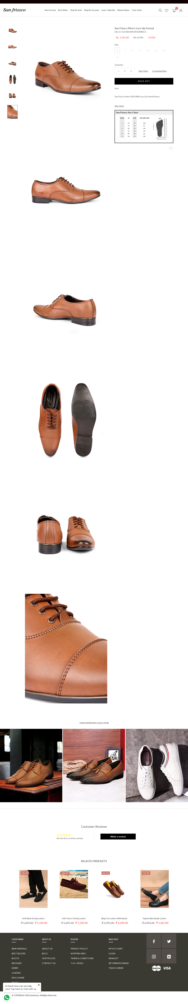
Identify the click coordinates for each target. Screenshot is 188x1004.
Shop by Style (76, 10)
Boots (15, 958)
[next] (179, 894)
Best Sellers (63, 10)
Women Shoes (123, 10)
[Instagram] (153, 956)
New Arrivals (50, 10)
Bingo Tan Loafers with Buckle (114, 918)
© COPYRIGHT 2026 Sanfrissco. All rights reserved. (34, 995)
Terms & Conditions (82, 958)
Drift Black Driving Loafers (33, 918)
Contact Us (49, 963)
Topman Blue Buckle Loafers (154, 918)
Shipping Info (78, 953)
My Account (116, 948)
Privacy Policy (79, 948)
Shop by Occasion (91, 10)
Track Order (137, 10)
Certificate (48, 958)
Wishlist (114, 958)
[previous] (9, 894)
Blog (45, 953)
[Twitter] (125, 88)
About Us (47, 948)
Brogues (17, 963)
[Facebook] (121, 88)
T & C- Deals (77, 963)
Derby (15, 968)
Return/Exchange (119, 963)
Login (112, 953)
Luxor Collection (108, 10)
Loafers (16, 973)
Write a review (118, 836)
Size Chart (143, 71)
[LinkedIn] (169, 956)
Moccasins (18, 977)
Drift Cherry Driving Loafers (74, 918)
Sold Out (144, 81)
